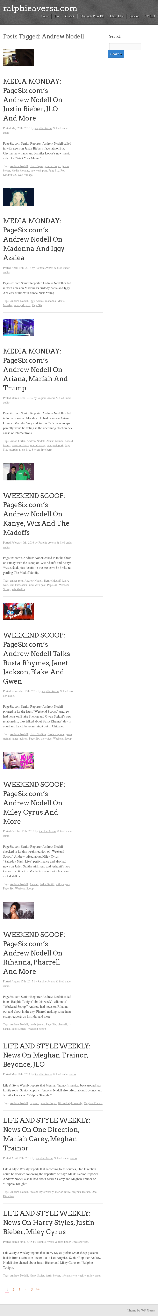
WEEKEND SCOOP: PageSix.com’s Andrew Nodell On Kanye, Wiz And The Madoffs (36, 514)
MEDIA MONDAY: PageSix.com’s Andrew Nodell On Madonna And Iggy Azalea (34, 239)
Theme (131, 1310)
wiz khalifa (18, 589)
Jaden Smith (47, 884)
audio (6, 132)
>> (38, 1288)
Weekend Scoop (62, 738)
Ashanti (34, 884)
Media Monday (20, 170)
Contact (69, 16)
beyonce (34, 1103)
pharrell (62, 1024)
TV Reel (150, 16)
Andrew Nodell (19, 166)
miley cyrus (63, 884)
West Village (25, 175)
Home (44, 16)
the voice (46, 738)
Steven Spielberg (42, 449)
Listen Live (116, 16)
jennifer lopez (53, 166)
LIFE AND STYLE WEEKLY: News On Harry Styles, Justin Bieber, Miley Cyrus (49, 1222)
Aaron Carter (17, 441)
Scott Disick (19, 1029)
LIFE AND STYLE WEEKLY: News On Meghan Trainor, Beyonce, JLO (47, 1055)
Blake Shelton (38, 734)
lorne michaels (20, 445)
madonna (50, 301)
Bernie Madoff (52, 580)
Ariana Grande (54, 441)
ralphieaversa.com (40, 8)
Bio (57, 16)
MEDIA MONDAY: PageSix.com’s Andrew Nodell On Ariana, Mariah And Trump (35, 369)
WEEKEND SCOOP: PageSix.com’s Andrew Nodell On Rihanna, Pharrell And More (34, 953)
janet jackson (19, 738)
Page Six (54, 170)
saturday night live (19, 449)
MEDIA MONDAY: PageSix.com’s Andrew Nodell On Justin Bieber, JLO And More (33, 99)
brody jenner (37, 1024)
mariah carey (37, 445)
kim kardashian (19, 585)
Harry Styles (37, 1275)
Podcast (134, 16)
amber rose (16, 580)
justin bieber (53, 1275)
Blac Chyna (36, 166)
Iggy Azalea (37, 301)
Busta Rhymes (56, 734)
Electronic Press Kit (92, 16)
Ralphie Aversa (43, 128)
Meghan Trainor (93, 1103)
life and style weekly (70, 1103)
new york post (39, 170)
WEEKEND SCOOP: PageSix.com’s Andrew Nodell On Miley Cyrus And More (34, 802)
